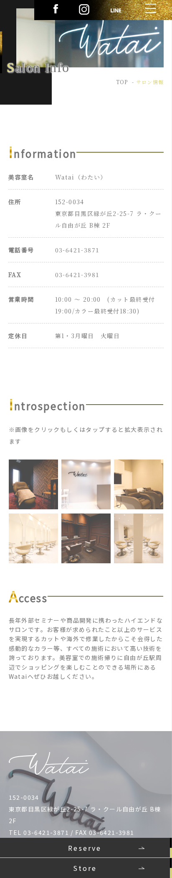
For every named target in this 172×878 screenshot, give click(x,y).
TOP (122, 81)
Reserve (84, 848)
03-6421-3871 (77, 250)
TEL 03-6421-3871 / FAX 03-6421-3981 (71, 832)
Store (85, 868)
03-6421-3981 (77, 274)
